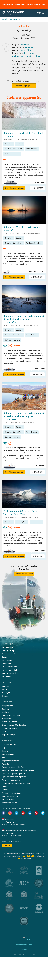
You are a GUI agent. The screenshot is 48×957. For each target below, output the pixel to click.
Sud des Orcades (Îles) (10, 673)
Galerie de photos (8, 754)
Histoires (5, 751)
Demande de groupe (9, 803)
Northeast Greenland (12, 154)
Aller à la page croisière (14, 188)
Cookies (24, 950)
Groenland (30, 47)
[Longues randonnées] (5, 345)
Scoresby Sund (31, 149)
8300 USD (37, 374)
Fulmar (37, 56)
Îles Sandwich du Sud (9, 667)
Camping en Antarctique (11, 715)
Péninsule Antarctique (10, 654)
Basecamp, (29, 53)
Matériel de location (9, 745)
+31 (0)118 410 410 (9, 822)
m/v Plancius (40, 369)
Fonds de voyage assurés (11, 780)
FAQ (3, 748)
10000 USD (36, 277)
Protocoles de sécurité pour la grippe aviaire (18, 770)
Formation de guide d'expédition (13, 774)
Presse (4, 757)
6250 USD (37, 556)
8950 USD (37, 188)
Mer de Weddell (7, 647)
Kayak (4, 732)
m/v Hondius (40, 182)
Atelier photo (6, 719)
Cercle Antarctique (8, 651)
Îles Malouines (7, 660)
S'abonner (7, 845)
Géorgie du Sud (7, 663)
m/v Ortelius (25, 50)
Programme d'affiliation (10, 761)
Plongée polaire (7, 706)
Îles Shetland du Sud (9, 670)
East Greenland (36, 522)
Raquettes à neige (8, 735)
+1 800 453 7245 (8, 833)
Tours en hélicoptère (9, 728)
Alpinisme (5, 712)
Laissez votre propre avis (24, 85)
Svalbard (19, 144)
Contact (5, 786)
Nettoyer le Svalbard (9, 722)
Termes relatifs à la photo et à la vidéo (16, 783)
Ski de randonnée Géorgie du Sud (14, 725)
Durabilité (5, 764)
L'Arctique (24, 44)
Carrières (5, 790)
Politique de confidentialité (11, 793)
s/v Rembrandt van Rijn (36, 271)
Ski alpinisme (6, 709)
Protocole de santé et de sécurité (14, 767)
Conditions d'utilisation (10, 796)
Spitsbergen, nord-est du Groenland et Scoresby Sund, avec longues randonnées (23, 319)
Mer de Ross (6, 676)
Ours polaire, (27, 56)
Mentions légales (8, 799)
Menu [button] (42, 13)
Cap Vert (5, 657)
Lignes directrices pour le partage (14, 777)
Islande (4, 689)
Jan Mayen (6, 693)
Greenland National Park (13, 149)
